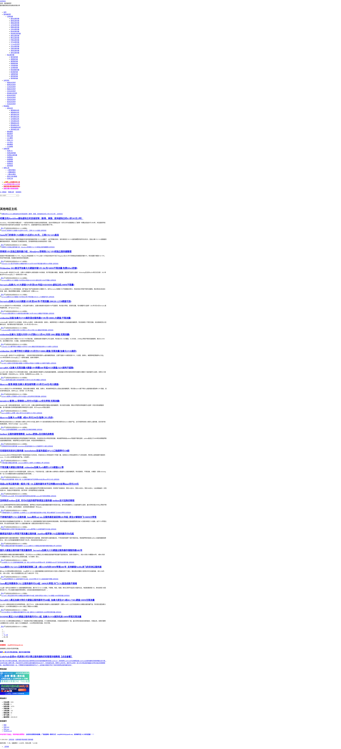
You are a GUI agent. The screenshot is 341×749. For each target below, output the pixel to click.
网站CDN (10, 140)
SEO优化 (10, 142)
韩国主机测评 (11, 89)
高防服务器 (14, 76)
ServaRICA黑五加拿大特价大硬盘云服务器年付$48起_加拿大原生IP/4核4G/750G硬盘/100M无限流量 (47, 600)
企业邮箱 (10, 146)
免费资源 (6, 148)
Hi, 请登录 (3, 192)
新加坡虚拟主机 (16, 127)
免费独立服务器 (12, 155)
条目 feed (6, 727)
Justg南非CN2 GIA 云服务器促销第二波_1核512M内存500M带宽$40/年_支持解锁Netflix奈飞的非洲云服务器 (51, 567)
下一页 (6, 635)
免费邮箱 (10, 161)
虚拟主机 (10, 108)
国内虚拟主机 (15, 116)
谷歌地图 (18, 739)
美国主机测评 (11, 82)
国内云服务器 (15, 18)
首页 (5, 12)
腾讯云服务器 (15, 38)
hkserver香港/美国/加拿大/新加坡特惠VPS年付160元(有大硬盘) (29, 384)
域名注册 (10, 136)
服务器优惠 (7, 14)
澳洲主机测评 (11, 99)
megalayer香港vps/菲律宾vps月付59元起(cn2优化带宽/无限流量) (30, 401)
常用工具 (6, 168)
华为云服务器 (15, 42)
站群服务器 (14, 74)
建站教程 (10, 144)
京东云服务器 (15, 46)
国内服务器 (14, 57)
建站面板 (10, 131)
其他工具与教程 (12, 176)
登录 (5, 725)
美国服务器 (14, 59)
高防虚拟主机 (15, 114)
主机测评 (6, 80)
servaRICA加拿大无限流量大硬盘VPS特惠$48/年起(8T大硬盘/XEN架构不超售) (37, 368)
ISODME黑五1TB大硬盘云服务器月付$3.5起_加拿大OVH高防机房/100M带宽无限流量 (40, 616)
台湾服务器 (14, 67)
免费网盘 (10, 159)
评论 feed (6, 729)
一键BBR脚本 (11, 174)
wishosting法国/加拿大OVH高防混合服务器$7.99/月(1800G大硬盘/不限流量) (35, 318)
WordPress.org (8, 731)
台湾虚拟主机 (15, 119)
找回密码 (18, 192)
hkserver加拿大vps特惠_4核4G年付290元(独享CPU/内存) (26, 417)
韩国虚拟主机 (15, 123)
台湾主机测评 (11, 87)
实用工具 (10, 178)
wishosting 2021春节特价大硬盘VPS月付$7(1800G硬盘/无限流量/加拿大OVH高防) (38, 351)
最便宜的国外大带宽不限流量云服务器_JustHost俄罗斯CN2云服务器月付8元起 (37, 533)
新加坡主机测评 (12, 93)
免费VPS (10, 151)
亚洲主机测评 (11, 97)
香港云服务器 (15, 20)
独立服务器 (10, 55)
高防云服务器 (15, 35)
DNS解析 (10, 138)
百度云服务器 (15, 48)
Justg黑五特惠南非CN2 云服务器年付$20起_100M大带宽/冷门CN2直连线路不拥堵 (38, 583)
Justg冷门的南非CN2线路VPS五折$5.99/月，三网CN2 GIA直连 (29, 235)
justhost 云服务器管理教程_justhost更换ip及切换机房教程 (27, 434)
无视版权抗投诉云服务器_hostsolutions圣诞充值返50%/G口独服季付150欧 (34, 451)
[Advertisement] (32, 200)
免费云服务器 (11, 153)
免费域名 (10, 157)
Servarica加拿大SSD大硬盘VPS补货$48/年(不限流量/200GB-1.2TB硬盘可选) (35, 301)
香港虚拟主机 (15, 110)
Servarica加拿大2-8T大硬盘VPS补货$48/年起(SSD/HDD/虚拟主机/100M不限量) (37, 285)
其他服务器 (14, 78)
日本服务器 (14, 65)
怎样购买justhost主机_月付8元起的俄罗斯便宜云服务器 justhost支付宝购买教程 (37, 500)
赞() (2, 228)
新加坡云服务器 (16, 33)
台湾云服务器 (15, 25)
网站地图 (24, 739)
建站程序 (10, 134)
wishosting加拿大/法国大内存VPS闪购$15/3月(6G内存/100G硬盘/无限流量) (35, 334)
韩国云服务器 (15, 27)
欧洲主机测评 (11, 95)
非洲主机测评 (11, 104)
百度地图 (30, 739)
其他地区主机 (15, 129)
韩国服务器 (14, 63)
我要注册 (11, 192)
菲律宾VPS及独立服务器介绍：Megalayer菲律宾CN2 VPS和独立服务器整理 (35, 251)
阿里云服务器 (15, 40)
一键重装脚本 (11, 172)
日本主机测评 (11, 91)
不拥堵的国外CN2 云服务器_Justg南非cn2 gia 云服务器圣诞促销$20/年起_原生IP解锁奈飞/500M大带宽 (48, 517)
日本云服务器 (15, 29)
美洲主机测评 (11, 102)
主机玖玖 (3, 1)
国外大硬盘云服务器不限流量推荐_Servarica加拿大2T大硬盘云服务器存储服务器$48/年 (41, 550)
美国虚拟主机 (15, 112)
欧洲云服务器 (15, 31)
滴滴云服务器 (15, 50)
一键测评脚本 (11, 170)
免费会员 (10, 163)
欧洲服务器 (14, 72)
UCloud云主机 (15, 44)
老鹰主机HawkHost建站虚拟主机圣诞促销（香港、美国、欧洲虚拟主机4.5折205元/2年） (41, 218)
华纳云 (9, 734)
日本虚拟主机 (15, 121)
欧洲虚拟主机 (15, 125)
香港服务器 (14, 61)
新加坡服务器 (15, 70)
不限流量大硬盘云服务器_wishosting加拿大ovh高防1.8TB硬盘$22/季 (32, 467)
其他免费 (10, 165)
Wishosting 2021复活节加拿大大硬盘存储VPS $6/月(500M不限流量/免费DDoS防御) (38, 268)
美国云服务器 (15, 23)
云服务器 (10, 16)
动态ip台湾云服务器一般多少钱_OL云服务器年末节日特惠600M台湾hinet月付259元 (39, 484)
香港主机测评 (11, 84)
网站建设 (6, 106)
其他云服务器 (15, 52)
